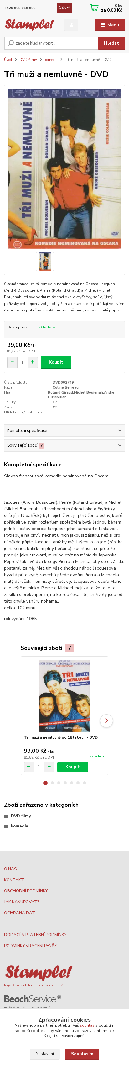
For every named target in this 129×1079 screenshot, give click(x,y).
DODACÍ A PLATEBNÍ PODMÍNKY (35, 935)
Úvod (8, 59)
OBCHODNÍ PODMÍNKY (26, 891)
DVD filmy (28, 59)
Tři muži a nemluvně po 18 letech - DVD (61, 737)
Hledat (111, 43)
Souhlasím (82, 1054)
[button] (45, 783)
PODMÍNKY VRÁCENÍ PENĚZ (30, 946)
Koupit (56, 362)
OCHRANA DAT (19, 913)
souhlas (87, 1025)
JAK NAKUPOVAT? (21, 902)
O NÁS (10, 869)
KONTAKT (14, 880)
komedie (50, 59)
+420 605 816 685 (20, 8)
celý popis (110, 310)
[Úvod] (29, 25)
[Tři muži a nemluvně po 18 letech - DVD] (65, 696)
